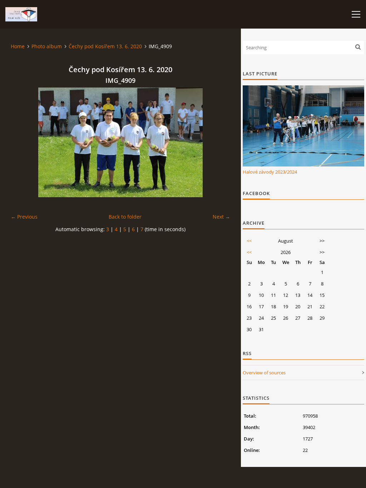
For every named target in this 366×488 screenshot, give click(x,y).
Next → (221, 216)
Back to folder (125, 216)
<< (249, 241)
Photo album (46, 46)
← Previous (24, 216)
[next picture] (219, 142)
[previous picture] (22, 142)
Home (18, 46)
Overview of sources (264, 372)
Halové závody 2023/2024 (270, 172)
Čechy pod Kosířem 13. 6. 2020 (105, 46)
